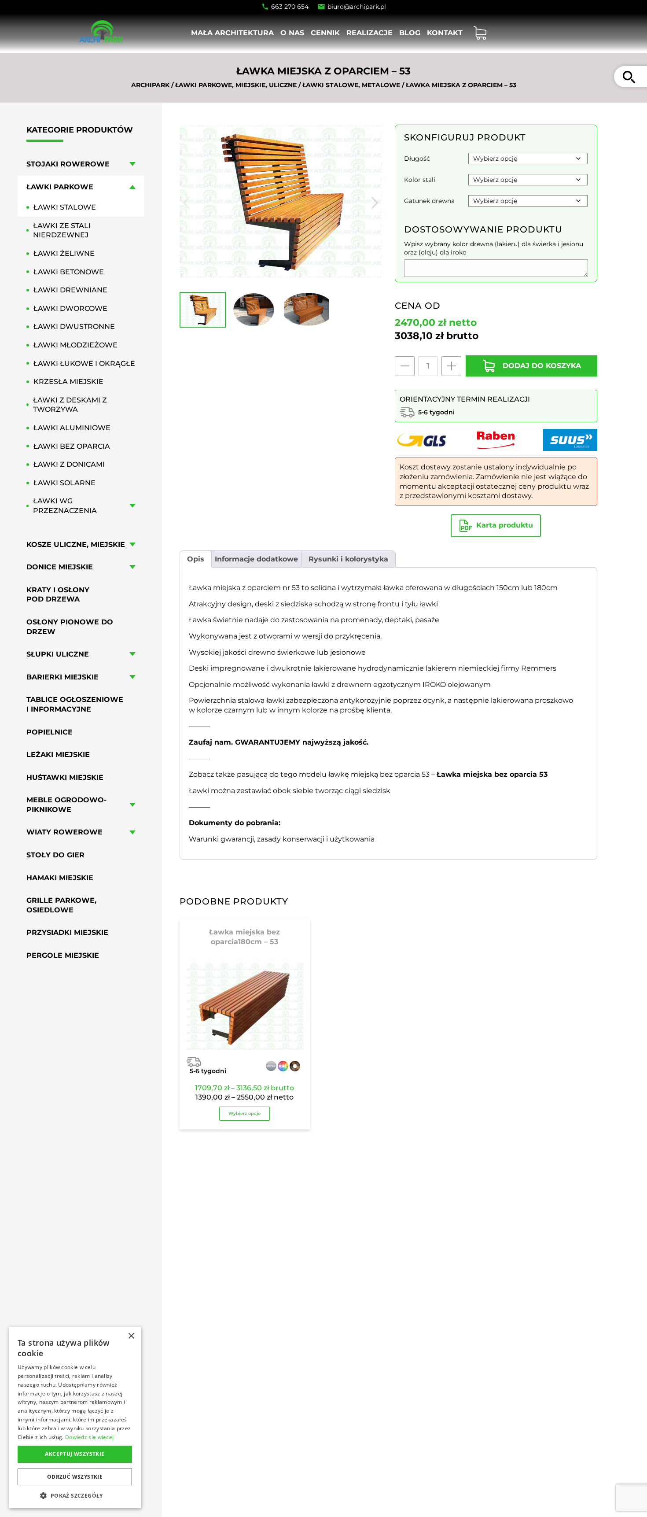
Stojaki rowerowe (68, 164)
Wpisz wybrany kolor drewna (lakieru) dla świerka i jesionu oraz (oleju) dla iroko (493, 248)
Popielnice (49, 732)
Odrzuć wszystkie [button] (75, 1476)
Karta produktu (504, 525)
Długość (417, 158)
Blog (409, 33)
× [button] (131, 1336)
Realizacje (369, 33)
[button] (75, 1495)
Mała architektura (232, 33)
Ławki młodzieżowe (75, 345)
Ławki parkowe (59, 187)
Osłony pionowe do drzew (69, 627)
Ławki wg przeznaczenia (65, 506)
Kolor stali (419, 180)
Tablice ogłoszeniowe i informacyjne (74, 705)
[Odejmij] (405, 366)
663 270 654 (290, 7)
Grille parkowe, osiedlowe (61, 906)
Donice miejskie (59, 567)
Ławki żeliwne (64, 253)
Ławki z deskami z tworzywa (70, 405)
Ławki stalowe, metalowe (351, 85)
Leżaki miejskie (58, 754)
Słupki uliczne (57, 654)
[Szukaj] (629, 76)
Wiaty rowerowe (64, 832)
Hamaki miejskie (59, 878)
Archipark (150, 85)
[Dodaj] (451, 366)
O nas (292, 33)
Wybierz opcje (244, 1113)
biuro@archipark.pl (356, 7)
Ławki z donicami (69, 464)
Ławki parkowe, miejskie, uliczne (236, 85)
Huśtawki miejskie (64, 777)
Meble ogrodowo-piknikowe (66, 805)
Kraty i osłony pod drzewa (57, 595)
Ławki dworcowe (70, 308)
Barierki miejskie (62, 677)
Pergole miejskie (62, 955)
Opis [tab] (195, 559)
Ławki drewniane (70, 290)
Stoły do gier (55, 855)
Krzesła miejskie (68, 382)
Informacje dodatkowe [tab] (256, 559)
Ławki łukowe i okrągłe (84, 363)
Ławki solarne (64, 483)
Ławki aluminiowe (71, 428)
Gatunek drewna (429, 201)
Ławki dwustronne (74, 327)
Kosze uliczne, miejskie (75, 544)
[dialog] (75, 1417)
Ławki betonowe (68, 272)
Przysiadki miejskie (67, 933)
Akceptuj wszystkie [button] (74, 1454)
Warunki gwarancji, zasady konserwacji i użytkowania (282, 839)
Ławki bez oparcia (71, 446)
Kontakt (445, 33)
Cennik (325, 33)
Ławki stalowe (64, 207)
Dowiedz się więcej (89, 1437)
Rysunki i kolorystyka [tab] (348, 559)
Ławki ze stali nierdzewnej (62, 230)
